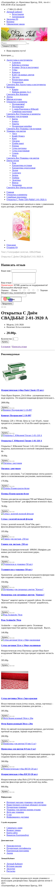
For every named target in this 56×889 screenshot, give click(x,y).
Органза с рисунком (11, 468)
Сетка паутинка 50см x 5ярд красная (19, 698)
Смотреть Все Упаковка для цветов (23, 158)
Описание (11, 245)
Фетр (14, 155)
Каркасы (16, 72)
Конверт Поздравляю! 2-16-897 (16, 415)
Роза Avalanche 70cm (11, 620)
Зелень (15, 175)
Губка (14, 70)
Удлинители (17, 82)
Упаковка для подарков (17, 116)
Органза (16, 141)
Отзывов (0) (12, 247)
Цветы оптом (13, 160)
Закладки (11, 868)
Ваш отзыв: (6, 283)
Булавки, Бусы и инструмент (25, 67)
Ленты (10, 97)
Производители (14, 846)
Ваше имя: (6, 271)
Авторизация (18, 17)
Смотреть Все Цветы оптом (19, 187)
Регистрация (18, 14)
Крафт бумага (18, 136)
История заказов (14, 866)
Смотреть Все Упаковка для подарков (24, 128)
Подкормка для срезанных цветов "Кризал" (23, 595)
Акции (10, 853)
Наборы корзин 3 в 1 (21, 92)
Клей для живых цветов (23, 75)
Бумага (15, 121)
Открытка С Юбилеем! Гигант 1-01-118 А (21, 441)
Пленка (15, 146)
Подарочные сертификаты (19, 848)
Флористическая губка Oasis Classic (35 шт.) (22, 390)
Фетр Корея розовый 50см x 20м (17, 724)
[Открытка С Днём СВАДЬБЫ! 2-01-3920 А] (22, 240)
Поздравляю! (18, 106)
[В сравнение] (13, 433)
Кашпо (15, 89)
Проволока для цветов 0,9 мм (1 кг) (18, 749)
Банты (15, 119)
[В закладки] (11, 433)
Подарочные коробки (22, 126)
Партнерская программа (18, 851)
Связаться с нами (14, 828)
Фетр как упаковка (15, 812)
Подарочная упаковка (17, 807)
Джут (14, 133)
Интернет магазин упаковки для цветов (25, 802)
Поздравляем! (18, 104)
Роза (14, 163)
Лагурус (16, 77)
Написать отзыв (19, 346)
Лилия (15, 170)
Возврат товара (14, 830)
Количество (6, 339)
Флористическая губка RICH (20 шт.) (19, 774)
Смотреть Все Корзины (17, 94)
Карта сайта (12, 833)
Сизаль (15, 153)
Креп (14, 138)
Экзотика (16, 180)
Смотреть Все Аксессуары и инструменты (26, 84)
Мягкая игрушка (14, 99)
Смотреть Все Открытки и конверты (24, 114)
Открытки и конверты (17, 102)
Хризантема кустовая (22, 165)
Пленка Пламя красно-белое (15, 494)
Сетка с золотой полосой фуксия (17, 519)
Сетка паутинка (19, 148)
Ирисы (15, 182)
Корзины (11, 87)
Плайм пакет (18, 143)
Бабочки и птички (20, 65)
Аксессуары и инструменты (19, 60)
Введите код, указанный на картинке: (18, 293)
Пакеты (15, 124)
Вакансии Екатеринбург (18, 835)
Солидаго (16, 173)
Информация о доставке (18, 817)
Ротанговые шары (20, 79)
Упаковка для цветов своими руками (24, 810)
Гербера (15, 178)
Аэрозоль (16, 62)
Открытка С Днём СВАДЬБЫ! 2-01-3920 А (27, 199)
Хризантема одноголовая (23, 168)
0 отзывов (5, 346)
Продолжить (7, 304)
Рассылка (11, 871)
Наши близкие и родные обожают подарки (26, 805)
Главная (10, 192)
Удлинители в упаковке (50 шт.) (16, 569)
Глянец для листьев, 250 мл (14, 544)
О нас (9, 814)
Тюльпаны (17, 185)
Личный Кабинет (15, 864)
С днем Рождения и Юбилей (25, 109)
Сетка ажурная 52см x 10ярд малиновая (21, 645)
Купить (5, 342)
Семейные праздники (22, 111)
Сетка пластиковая (20, 151)
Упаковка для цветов (16, 131)
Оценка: (5, 290)
